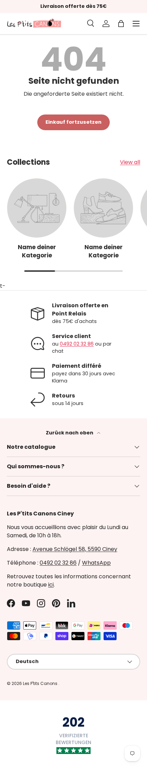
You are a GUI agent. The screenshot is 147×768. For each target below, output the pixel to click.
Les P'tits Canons (40, 683)
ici (51, 585)
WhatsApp (96, 563)
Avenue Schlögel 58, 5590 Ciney (74, 549)
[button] (121, 23)
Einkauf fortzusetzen (73, 122)
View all (130, 162)
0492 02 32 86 (77, 343)
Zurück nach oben (70, 432)
